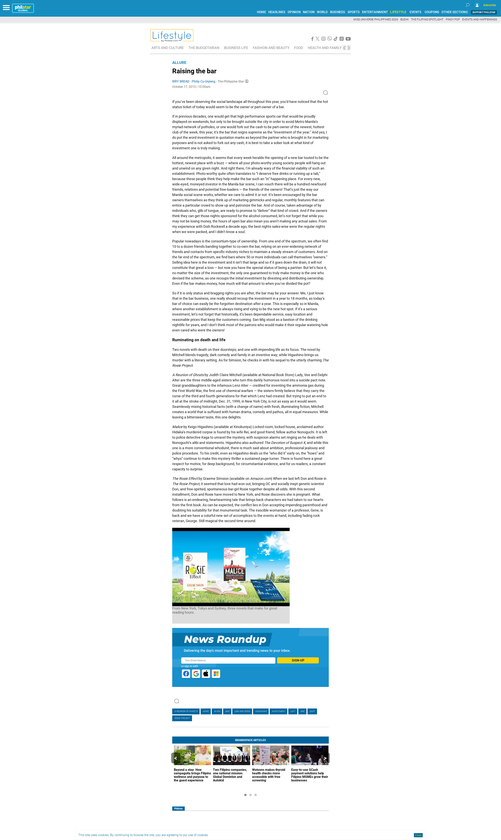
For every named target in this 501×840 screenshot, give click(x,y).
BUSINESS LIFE (236, 48)
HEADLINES (276, 12)
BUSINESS (337, 12)
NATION (309, 12)
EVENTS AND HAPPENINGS (479, 19)
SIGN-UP (298, 660)
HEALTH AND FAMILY (325, 48)
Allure (179, 62)
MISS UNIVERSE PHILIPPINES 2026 (375, 19)
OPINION (294, 12)
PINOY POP (453, 19)
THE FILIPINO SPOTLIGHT (427, 19)
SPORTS (354, 12)
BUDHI (404, 19)
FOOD (298, 48)
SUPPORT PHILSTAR (483, 12)
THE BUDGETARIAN (203, 48)
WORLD (322, 12)
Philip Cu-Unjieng (203, 81)
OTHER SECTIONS (455, 12)
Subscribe (489, 5)
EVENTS (416, 12)
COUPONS (432, 12)
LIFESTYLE (398, 12)
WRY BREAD (180, 81)
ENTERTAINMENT (375, 12)
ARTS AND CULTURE (167, 48)
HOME (261, 12)
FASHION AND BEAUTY (271, 48)
